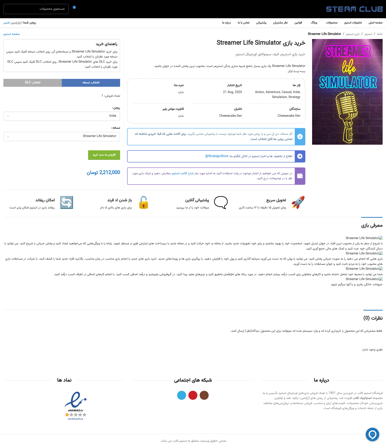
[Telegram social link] (181, 395)
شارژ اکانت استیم (183, 173)
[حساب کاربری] (93, 9)
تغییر (6, 22)
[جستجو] (8, 9)
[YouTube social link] (192, 395)
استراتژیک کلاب (362, 398)
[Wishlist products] (84, 9)
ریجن (117, 107)
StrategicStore (218, 156)
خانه (380, 34)
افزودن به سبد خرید (104, 155)
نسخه (116, 128)
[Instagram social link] (204, 395)
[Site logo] (354, 9)
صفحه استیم (11, 34)
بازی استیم (353, 34)
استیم (368, 34)
